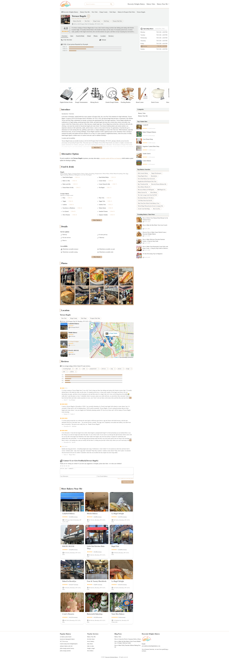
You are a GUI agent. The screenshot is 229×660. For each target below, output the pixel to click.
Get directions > (97, 321)
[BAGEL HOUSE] (72, 534)
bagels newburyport (156, 173)
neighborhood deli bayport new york (147, 181)
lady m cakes (90, 646)
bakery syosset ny (142, 192)
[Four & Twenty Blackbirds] (97, 569)
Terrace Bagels (141, 12)
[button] (114, 345)
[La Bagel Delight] (121, 502)
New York (95, 12)
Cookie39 (149, 126)
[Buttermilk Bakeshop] (97, 602)
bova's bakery (90, 641)
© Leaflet (115, 357)
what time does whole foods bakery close (148, 203)
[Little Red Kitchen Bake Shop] (97, 534)
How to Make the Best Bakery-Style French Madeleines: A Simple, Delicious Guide (127, 642)
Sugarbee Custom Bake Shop (151, 148)
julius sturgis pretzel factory (67, 648)
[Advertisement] (116, 65)
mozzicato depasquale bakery (67, 639)
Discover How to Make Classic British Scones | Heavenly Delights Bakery (154, 234)
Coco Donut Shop (149, 140)
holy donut (90, 643)
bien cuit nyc (156, 208)
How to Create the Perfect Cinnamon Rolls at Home (127, 639)
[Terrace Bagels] (66, 20)
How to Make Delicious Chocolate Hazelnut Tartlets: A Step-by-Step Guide (154, 241)
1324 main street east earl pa (145, 200)
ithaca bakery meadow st (144, 187)
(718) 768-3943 (67, 40)
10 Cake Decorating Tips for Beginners (152, 255)
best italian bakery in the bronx (146, 198)
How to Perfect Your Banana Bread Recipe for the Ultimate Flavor (155, 219)
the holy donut (91, 639)
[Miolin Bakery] (97, 502)
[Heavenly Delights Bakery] (65, 4)
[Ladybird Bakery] (72, 502)
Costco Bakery (149, 162)
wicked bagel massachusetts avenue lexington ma (150, 206)
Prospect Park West (117, 21)
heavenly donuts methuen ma (158, 184)
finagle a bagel (91, 648)
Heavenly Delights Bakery (136, 4)
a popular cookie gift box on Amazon (110, 158)
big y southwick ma (143, 184)
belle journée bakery (143, 173)
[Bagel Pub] (121, 534)
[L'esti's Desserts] (72, 602)
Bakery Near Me (162, 4)
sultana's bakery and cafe (66, 646)
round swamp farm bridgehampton (68, 643)
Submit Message (127, 482)
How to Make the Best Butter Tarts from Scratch (155, 226)
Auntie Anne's (149, 155)
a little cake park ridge (144, 208)
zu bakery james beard (65, 636)
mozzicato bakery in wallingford (146, 189)
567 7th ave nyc (64, 641)
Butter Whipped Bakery (149, 133)
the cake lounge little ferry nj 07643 (147, 195)
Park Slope (113, 12)
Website (104, 40)
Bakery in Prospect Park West (126, 12)
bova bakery (90, 650)
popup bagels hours (143, 176)
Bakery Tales (151, 4)
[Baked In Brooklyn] (72, 569)
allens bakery (153, 192)
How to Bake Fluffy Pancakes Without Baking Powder (127, 646)
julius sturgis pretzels (65, 650)
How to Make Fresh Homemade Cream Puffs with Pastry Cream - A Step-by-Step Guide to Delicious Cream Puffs (155, 248)
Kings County (104, 12)
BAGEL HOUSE (111, 333)
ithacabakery (154, 176)
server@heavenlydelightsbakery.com (151, 646)
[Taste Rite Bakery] (121, 602)
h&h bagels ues (161, 189)
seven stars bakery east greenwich (146, 178)
